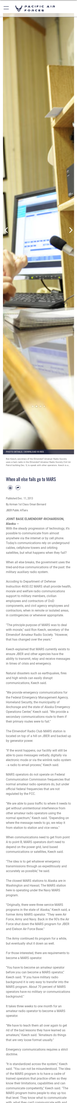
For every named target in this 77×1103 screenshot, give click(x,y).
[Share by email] (17, 487)
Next (70, 230)
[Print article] (10, 487)
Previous (6, 230)
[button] (6, 8)
